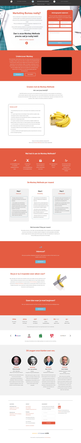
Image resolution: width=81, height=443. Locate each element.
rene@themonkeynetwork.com (31, 409)
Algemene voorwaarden (30, 425)
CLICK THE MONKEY (64, 1)
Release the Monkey (19, 283)
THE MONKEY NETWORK (21, 1)
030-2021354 (28, 406)
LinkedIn (59, 411)
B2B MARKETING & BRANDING (43, 1)
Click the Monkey (33, 282)
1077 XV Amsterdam (13, 409)
